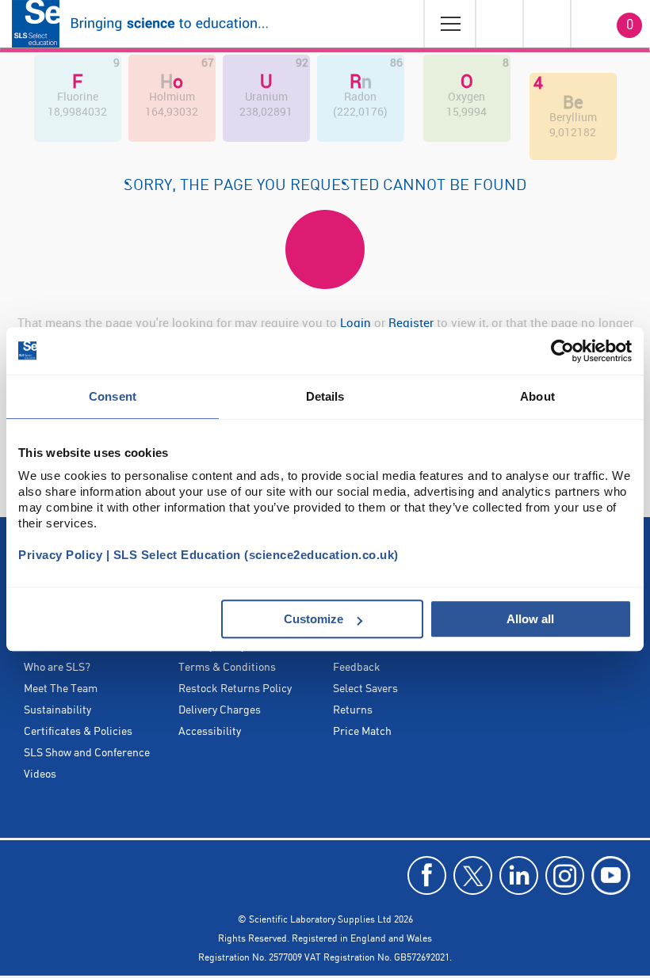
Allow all (530, 619)
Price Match (362, 731)
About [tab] (537, 396)
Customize (313, 619)
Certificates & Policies (78, 731)
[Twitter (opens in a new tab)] (472, 875)
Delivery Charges (219, 710)
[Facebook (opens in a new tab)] (426, 875)
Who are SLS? (57, 667)
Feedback (356, 667)
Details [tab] (325, 396)
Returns (353, 710)
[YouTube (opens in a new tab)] (610, 875)
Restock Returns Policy (235, 688)
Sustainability (57, 710)
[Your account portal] (498, 24)
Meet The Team (61, 688)
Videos (40, 774)
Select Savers (365, 688)
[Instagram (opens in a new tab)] (564, 875)
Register (412, 322)
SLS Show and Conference (87, 753)
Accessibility (209, 731)
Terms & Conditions (227, 667)
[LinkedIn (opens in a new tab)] (518, 875)
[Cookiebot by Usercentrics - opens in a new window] (562, 351)
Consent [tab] (112, 396)
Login (355, 322)
